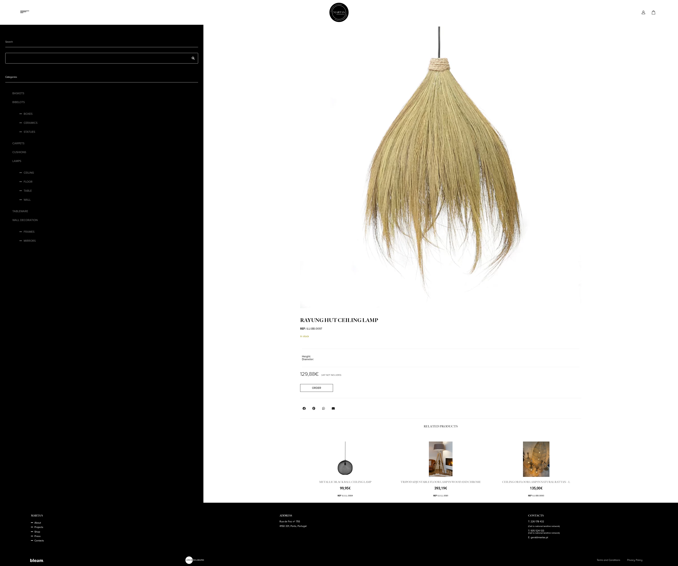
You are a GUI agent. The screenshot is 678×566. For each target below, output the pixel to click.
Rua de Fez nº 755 (289, 521)
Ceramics (30, 123)
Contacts (39, 540)
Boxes (28, 114)
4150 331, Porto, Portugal (293, 526)
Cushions (19, 152)
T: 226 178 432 (536, 521)
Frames (29, 232)
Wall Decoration (25, 220)
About (37, 522)
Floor (28, 182)
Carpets (18, 143)
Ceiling (29, 173)
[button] (304, 408)
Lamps (16, 161)
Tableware (20, 211)
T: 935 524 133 (536, 530)
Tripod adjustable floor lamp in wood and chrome (441, 482)
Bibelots (18, 102)
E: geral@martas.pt (538, 537)
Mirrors (30, 241)
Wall (27, 200)
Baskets (18, 93)
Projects (38, 527)
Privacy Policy (635, 560)
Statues (29, 132)
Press (37, 536)
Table (28, 191)
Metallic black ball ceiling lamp (345, 482)
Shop (37, 531)
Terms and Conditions (608, 560)
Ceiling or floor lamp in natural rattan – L (536, 482)
